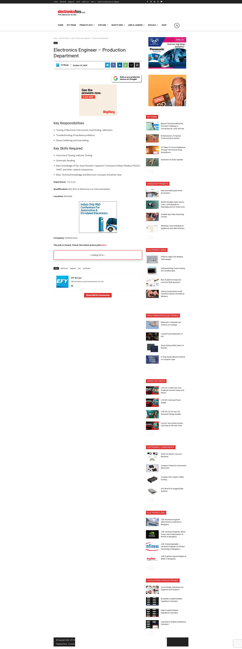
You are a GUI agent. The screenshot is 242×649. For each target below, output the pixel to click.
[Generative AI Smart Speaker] (152, 162)
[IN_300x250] (167, 68)
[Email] (131, 65)
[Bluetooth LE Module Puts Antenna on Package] (152, 325)
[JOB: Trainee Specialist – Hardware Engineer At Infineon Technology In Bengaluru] (152, 546)
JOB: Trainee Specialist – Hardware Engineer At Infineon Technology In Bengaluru (173, 546)
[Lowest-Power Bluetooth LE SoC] (152, 336)
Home (56, 38)
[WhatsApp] (125, 65)
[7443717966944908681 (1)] (167, 105)
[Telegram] (107, 65)
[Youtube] (161, 1)
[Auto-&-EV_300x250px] (98, 232)
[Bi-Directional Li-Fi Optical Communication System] (152, 138)
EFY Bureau (65, 65)
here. (104, 245)
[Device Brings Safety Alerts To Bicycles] (152, 348)
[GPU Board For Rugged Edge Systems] (152, 491)
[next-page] (151, 171)
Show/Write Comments (98, 295)
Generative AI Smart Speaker (172, 160)
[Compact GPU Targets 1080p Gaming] (152, 480)
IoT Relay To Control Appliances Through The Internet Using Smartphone (173, 149)
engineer (73, 268)
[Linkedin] (154, 1)
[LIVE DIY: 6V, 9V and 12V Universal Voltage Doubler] (152, 414)
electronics (64, 268)
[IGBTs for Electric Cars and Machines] (152, 457)
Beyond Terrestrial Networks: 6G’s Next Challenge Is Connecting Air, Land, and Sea (172, 126)
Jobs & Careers (64, 38)
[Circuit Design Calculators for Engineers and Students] (152, 590)
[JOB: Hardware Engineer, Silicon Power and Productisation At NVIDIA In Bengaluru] (152, 534)
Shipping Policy (61, 644)
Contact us (73, 644)
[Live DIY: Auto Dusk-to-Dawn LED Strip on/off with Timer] (152, 426)
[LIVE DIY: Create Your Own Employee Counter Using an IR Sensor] (152, 390)
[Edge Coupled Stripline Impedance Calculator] (152, 613)
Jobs (73, 38)
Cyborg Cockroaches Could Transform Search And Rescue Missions (172, 293)
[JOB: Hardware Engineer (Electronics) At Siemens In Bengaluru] (152, 522)
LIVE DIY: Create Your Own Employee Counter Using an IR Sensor (172, 390)
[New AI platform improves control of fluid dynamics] (152, 282)
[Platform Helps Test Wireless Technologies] (152, 259)
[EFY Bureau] (58, 65)
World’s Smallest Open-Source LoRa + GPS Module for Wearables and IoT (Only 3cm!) (173, 204)
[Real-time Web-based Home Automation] (152, 193)
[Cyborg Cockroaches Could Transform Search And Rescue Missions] (152, 294)
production (86, 268)
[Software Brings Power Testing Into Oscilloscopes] (152, 271)
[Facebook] (147, 1)
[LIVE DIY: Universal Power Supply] (152, 403)
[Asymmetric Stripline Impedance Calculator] (152, 624)
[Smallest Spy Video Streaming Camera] (152, 217)
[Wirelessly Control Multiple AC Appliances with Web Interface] (152, 228)
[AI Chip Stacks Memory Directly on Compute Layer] (152, 359)
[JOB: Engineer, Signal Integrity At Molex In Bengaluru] (152, 559)
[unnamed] (98, 115)
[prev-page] (147, 171)
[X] (158, 1)
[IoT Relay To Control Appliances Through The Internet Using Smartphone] (152, 150)
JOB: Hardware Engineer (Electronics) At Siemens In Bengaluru (171, 522)
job (79, 268)
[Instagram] (150, 1)
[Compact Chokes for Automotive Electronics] (152, 468)
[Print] (137, 65)
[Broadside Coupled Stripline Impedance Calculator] (152, 601)
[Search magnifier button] (177, 25)
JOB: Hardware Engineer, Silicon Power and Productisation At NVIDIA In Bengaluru (173, 534)
